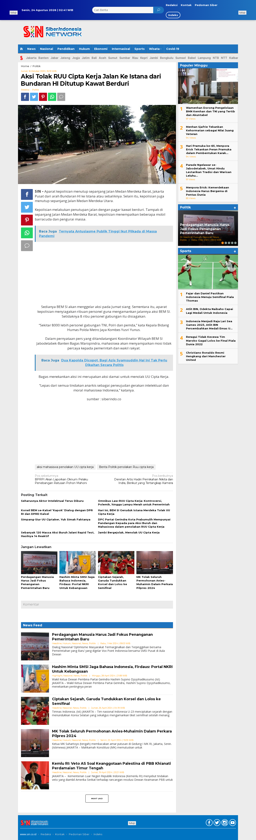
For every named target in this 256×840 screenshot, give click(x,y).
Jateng (65, 57)
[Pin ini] (43, 97)
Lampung (204, 57)
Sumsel (180, 57)
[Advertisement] (177, 33)
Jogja (76, 57)
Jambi (154, 57)
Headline (57, 643)
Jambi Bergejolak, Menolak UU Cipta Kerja (129, 532)
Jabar (54, 57)
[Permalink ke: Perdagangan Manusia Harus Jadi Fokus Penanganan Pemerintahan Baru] (39, 562)
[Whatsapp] (52, 97)
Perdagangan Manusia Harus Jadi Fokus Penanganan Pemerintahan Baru (204, 229)
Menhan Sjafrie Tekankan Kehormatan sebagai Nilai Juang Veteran (210, 130)
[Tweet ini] (34, 97)
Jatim (86, 57)
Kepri (144, 57)
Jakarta (31, 57)
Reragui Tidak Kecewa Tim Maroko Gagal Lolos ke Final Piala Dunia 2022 (211, 340)
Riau (135, 57)
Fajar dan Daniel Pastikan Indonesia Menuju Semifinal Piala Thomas (210, 297)
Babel (192, 57)
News (85, 643)
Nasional (76, 643)
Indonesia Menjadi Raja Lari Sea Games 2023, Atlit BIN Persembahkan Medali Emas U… (209, 325)
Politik (35, 89)
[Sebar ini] (25, 97)
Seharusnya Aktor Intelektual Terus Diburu (52, 500)
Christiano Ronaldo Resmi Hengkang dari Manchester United (206, 356)
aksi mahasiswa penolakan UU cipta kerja (65, 467)
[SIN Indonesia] (50, 29)
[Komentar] (61, 97)
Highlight (57, 675)
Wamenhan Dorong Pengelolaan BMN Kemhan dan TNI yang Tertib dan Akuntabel (210, 111)
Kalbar (233, 57)
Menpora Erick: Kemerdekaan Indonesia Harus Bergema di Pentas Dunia (207, 191)
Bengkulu (166, 57)
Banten (43, 57)
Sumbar (124, 57)
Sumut (112, 57)
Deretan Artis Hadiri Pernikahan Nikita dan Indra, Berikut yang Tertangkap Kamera (143, 479)
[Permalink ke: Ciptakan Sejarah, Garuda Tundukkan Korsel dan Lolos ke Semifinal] (116, 562)
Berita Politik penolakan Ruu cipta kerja (126, 467)
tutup (242, 12)
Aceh (102, 57)
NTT (224, 57)
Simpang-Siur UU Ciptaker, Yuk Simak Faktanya (55, 519)
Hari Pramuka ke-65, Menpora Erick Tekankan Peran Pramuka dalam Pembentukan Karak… (208, 149)
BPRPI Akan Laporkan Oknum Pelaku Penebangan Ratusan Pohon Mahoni (61, 479)
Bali (94, 57)
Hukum (67, 643)
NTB (216, 57)
